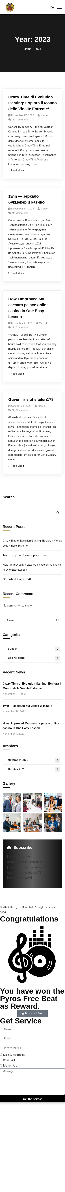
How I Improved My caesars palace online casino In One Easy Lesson (28, 308)
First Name (7, 1146)
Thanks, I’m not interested (16, 1186)
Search (9, 497)
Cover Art (9, 1060)
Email (3, 1157)
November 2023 (33, 760)
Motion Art (10, 1065)
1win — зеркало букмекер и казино (26, 199)
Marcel (44, 115)
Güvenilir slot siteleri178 (30, 399)
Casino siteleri (33, 657)
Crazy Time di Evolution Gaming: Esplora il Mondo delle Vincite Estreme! (32, 103)
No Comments (20, 119)
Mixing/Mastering (14, 1054)
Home (27, 49)
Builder (33, 648)
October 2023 (33, 769)
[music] (10, 7)
